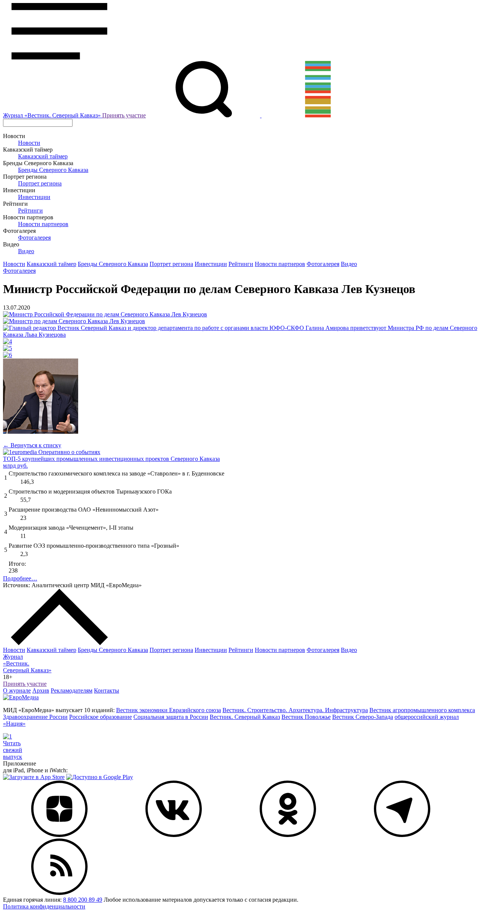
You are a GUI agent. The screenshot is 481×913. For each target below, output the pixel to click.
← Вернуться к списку (32, 445)
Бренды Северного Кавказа (53, 170)
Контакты (106, 690)
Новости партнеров (43, 224)
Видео (26, 251)
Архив (40, 690)
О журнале (17, 690)
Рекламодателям (71, 690)
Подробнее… (20, 578)
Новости (29, 143)
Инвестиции (34, 197)
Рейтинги (30, 210)
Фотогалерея (34, 237)
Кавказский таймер (43, 156)
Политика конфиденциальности (44, 906)
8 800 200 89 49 (82, 899)
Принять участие (124, 115)
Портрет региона (40, 183)
